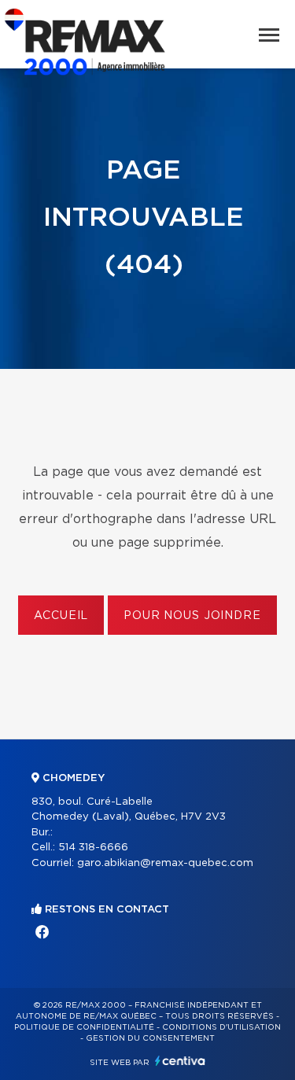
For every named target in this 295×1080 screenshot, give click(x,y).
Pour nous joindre (192, 615)
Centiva (180, 1061)
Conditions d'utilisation (221, 1027)
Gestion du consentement (150, 1038)
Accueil (61, 615)
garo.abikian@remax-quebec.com (165, 863)
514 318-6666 (93, 847)
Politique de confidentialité (84, 1027)
